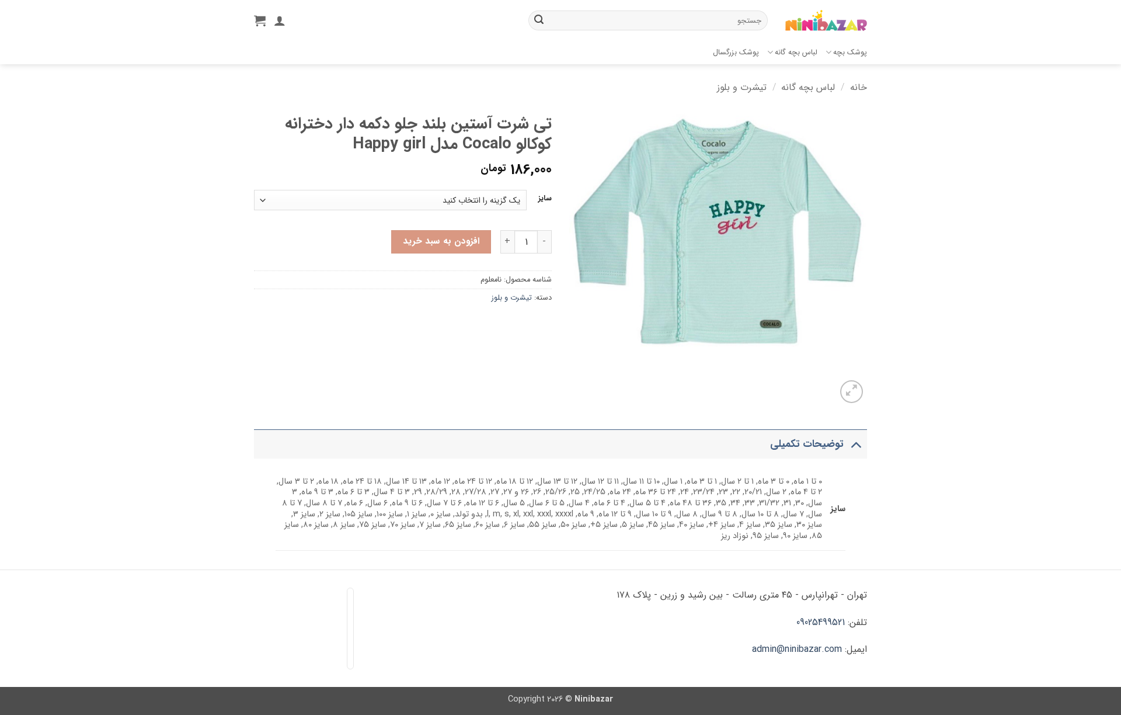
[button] (260, 20)
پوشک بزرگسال (736, 52)
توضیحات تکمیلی (807, 444)
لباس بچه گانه (796, 52)
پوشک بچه (850, 52)
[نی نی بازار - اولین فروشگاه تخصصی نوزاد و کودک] (826, 21)
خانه (858, 87)
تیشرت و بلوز (742, 87)
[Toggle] (855, 444)
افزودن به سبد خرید (441, 241)
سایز (545, 199)
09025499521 (820, 622)
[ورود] (280, 20)
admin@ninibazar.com (797, 649)
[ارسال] (539, 20)
